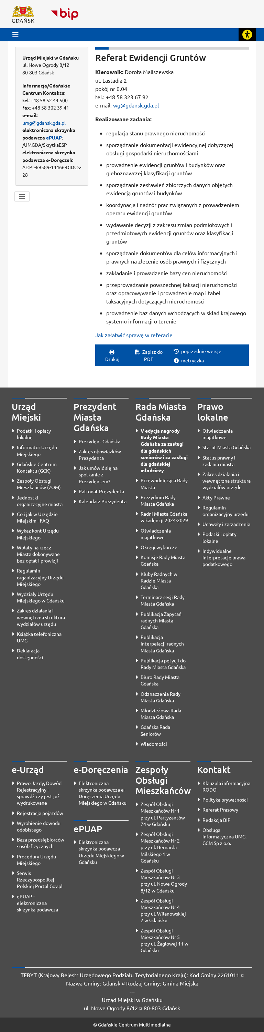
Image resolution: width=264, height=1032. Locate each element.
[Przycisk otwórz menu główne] (15, 35)
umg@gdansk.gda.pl (44, 123)
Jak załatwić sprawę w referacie (134, 334)
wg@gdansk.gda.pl (136, 105)
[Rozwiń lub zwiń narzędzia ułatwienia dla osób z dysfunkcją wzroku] (247, 34)
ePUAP (54, 137)
